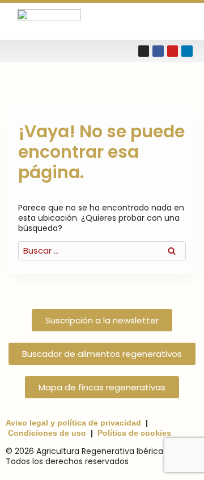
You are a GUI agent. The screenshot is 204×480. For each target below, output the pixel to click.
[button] (176, 21)
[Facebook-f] (158, 51)
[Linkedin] (187, 51)
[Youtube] (172, 51)
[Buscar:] (102, 250)
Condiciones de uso (47, 432)
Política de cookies (134, 432)
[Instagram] (144, 51)
